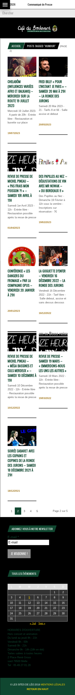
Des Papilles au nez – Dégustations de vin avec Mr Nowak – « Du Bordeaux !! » (53, 183)
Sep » (41, 623)
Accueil (16, 46)
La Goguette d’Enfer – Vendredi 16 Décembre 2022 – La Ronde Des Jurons (52, 278)
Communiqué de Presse (35, 4)
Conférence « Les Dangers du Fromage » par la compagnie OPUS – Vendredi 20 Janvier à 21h (21, 283)
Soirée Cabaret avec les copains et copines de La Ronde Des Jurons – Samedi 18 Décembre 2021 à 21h (22, 463)
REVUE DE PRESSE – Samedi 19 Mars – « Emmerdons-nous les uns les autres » (52, 363)
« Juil (33, 623)
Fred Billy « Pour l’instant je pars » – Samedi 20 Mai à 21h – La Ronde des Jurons (53, 91)
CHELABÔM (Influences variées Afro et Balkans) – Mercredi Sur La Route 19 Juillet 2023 (20, 93)
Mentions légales (53, 684)
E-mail (13, 537)
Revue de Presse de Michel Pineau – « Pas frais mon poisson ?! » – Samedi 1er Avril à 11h (20, 188)
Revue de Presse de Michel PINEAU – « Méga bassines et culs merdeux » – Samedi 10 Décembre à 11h (22, 368)
